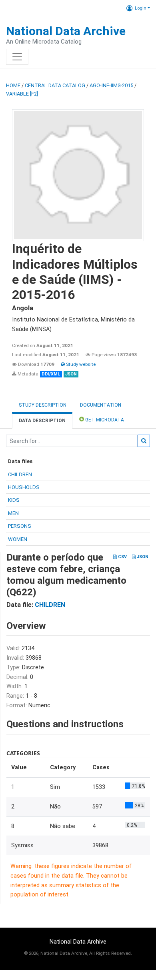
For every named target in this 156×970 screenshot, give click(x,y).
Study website (80, 364)
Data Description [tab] (42, 420)
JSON (142, 556)
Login (140, 8)
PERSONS (19, 526)
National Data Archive (66, 31)
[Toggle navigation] (17, 57)
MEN (13, 513)
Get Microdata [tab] (104, 420)
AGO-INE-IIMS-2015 (111, 85)
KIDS (14, 500)
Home (13, 85)
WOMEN (17, 539)
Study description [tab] (42, 405)
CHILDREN (20, 474)
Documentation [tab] (100, 405)
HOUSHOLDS (24, 487)
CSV (122, 556)
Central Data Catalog (55, 85)
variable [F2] (22, 94)
